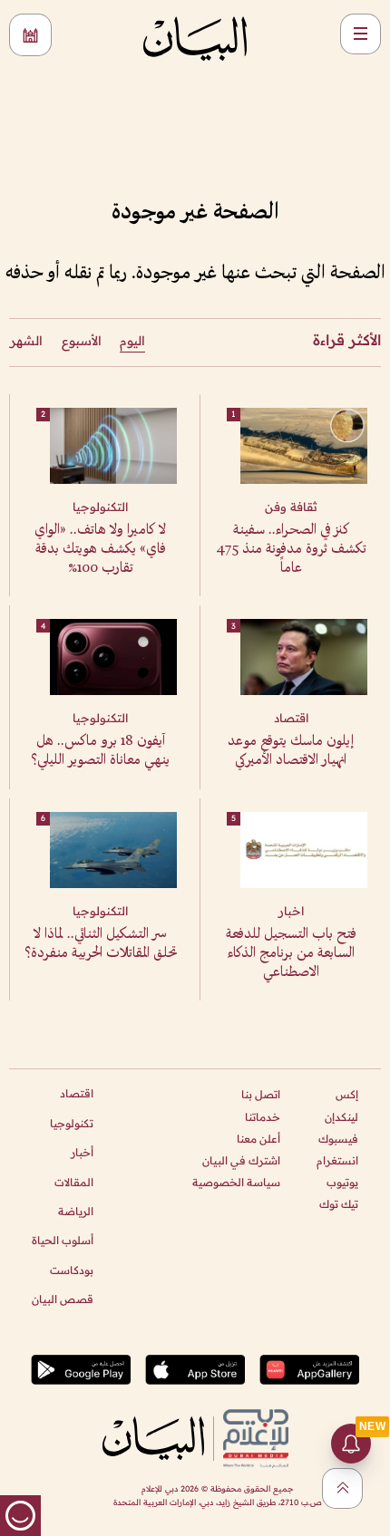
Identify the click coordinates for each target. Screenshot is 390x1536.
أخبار (82, 1152)
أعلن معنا (258, 1138)
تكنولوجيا (71, 1123)
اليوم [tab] (132, 341)
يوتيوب (342, 1182)
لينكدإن (341, 1117)
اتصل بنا (260, 1094)
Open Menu (360, 33)
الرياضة (75, 1211)
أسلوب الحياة (62, 1240)
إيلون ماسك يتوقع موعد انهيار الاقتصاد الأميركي (291, 751)
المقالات (73, 1182)
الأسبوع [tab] (82, 341)
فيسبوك (338, 1138)
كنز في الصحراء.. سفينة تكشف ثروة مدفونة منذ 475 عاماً (291, 549)
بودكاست (71, 1270)
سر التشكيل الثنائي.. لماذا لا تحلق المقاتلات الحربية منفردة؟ (100, 944)
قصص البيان (62, 1299)
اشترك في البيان (241, 1160)
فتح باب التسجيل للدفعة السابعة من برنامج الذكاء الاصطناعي (291, 953)
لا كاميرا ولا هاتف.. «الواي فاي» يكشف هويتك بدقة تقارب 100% (100, 549)
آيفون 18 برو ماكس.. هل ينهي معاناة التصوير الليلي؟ (100, 751)
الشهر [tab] (26, 341)
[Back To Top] (342, 1488)
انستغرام (337, 1160)
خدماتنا (262, 1117)
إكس (347, 1094)
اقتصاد (76, 1093)
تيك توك (338, 1204)
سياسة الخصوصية (236, 1182)
